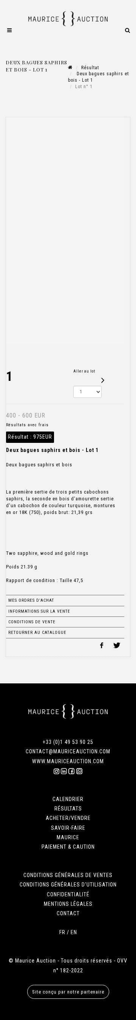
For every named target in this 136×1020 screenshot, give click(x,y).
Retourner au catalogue (37, 632)
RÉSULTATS (68, 809)
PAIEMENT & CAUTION (68, 847)
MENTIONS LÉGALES (68, 904)
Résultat (90, 67)
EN (74, 932)
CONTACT (68, 913)
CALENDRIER (68, 799)
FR (62, 932)
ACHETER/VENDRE (68, 818)
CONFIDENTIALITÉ (68, 894)
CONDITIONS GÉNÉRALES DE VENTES (68, 875)
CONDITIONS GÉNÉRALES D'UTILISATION (68, 885)
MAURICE (68, 837)
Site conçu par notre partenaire (68, 992)
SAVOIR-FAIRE (68, 828)
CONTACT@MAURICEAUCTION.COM (68, 751)
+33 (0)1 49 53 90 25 (68, 742)
